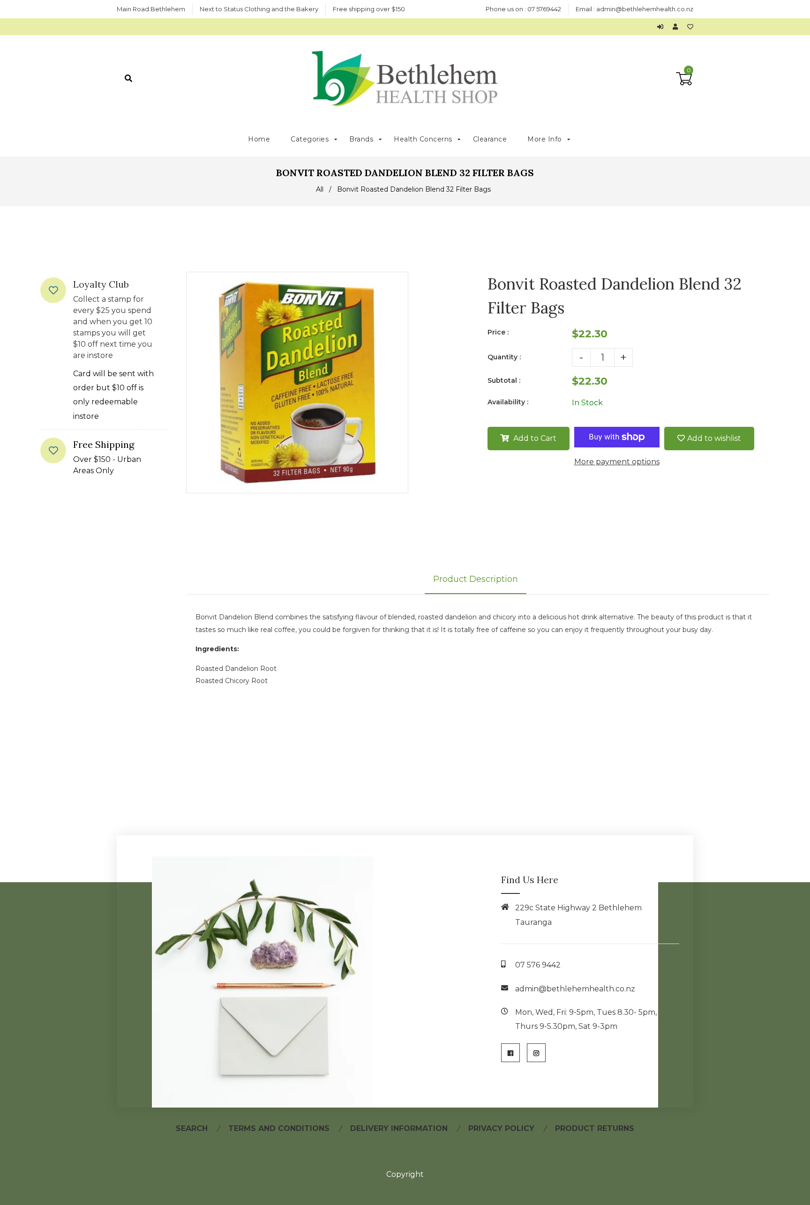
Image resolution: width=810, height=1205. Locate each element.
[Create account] (677, 26)
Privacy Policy (501, 1128)
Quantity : (504, 357)
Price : (498, 332)
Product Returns (594, 1128)
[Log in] (662, 26)
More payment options (617, 461)
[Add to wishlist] (690, 26)
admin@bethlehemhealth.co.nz (644, 9)
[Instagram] (536, 1052)
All (319, 189)
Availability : (508, 402)
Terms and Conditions (279, 1128)
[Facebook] (510, 1052)
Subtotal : (504, 380)
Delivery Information (399, 1128)
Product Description (475, 579)
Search (192, 1128)
